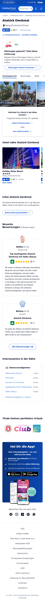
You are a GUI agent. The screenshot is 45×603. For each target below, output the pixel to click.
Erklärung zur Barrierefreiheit (22, 578)
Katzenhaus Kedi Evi (13, 373)
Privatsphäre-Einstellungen (22, 558)
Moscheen (9, 378)
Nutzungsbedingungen (22, 548)
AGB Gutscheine (22, 573)
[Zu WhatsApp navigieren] (34, 514)
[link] (35, 8)
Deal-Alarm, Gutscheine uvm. (22, 538)
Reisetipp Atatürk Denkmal (35, 15)
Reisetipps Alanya (16, 15)
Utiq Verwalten (22, 563)
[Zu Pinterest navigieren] (28, 514)
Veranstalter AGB (22, 543)
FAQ (22, 529)
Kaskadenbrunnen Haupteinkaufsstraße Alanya (19, 387)
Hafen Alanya (10, 391)
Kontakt (30, 2)
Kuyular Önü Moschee (14, 382)
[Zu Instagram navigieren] (17, 514)
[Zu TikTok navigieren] (22, 514)
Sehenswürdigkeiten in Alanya (18, 397)
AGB (22, 568)
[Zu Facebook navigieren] (11, 514)
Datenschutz (22, 553)
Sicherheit (22, 583)
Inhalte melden (22, 534)
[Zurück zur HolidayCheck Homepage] (9, 8)
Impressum (22, 588)
